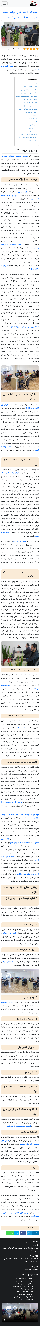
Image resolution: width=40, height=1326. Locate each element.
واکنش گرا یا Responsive (11, 802)
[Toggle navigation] (4, 3)
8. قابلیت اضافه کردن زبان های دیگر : (28, 134)
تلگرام (29, 1233)
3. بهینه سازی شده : (32, 119)
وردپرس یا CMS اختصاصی (30, 87)
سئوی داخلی (21, 727)
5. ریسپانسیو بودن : (32, 125)
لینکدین (35, 1233)
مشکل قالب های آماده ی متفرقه (28, 90)
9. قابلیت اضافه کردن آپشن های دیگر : (28, 137)
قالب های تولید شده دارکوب (29, 106)
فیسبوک (22, 1233)
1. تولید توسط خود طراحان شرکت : (28, 112)
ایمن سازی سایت (7, 1002)
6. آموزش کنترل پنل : (32, 128)
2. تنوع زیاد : (34, 115)
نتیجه (35, 144)
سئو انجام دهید (8, 961)
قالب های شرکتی (9, 933)
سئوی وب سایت (19, 541)
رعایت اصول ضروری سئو (19, 842)
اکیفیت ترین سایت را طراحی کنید (19, 1126)
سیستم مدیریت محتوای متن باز (14, 156)
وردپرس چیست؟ (32, 83)
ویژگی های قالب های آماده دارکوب (28, 109)
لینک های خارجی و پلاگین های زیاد (28, 93)
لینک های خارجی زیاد (10, 473)
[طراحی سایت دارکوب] (33, 3)
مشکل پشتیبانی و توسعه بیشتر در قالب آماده (26, 96)
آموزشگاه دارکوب (33, 141)
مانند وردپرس (23, 192)
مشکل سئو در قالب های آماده (30, 102)
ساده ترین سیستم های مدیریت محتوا (25, 326)
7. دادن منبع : (33, 131)
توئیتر (16, 1233)
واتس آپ (10, 1233)
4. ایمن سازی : (33, 122)
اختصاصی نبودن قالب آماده (30, 99)
